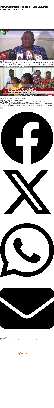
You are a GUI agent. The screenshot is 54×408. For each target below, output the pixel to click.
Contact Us (38, 1)
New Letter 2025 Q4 (4, 353)
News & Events (31, 1)
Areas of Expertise (26, 1)
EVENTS (27, 3)
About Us (22, 1)
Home (19, 1)
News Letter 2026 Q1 (22, 353)
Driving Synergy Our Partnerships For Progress (43, 353)
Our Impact (35, 1)
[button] (22, 1)
